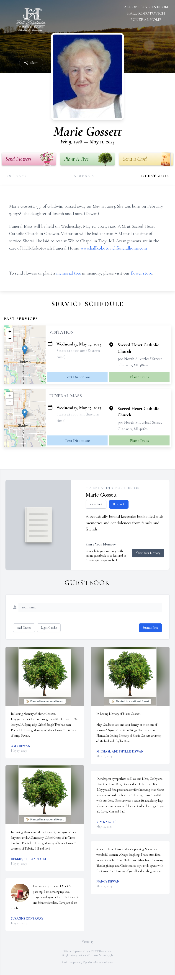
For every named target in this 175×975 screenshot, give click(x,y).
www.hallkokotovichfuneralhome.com (114, 248)
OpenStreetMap (91, 962)
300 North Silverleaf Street (140, 358)
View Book (96, 504)
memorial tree (68, 273)
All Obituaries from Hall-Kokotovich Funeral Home (146, 13)
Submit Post (150, 628)
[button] (25, 350)
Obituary (16, 175)
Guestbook (155, 175)
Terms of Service (98, 955)
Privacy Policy (77, 955)
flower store (141, 273)
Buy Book (119, 504)
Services (84, 175)
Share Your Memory (148, 553)
